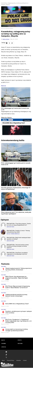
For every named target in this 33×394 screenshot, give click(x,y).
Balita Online (6, 39)
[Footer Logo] (7, 364)
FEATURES (20, 343)
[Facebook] (6, 43)
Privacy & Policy (10, 360)
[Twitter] (9, 43)
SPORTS (20, 340)
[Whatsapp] (12, 43)
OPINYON (3, 347)
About (3, 360)
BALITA (3, 340)
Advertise (18, 360)
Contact (25, 360)
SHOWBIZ (3, 343)
